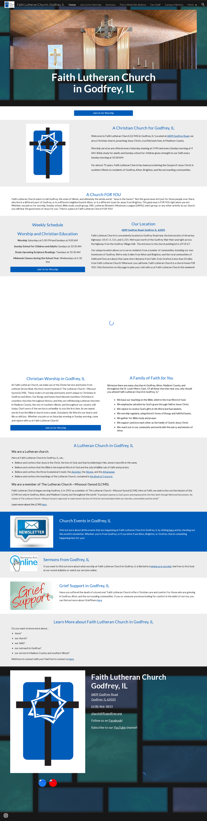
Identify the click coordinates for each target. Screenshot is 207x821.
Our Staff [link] (155, 4)
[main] (103, 83)
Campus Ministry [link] (174, 4)
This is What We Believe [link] (133, 4)
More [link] (191, 4)
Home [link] (72, 4)
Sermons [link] (110, 4)
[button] (203, 4)
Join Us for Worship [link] (90, 4)
